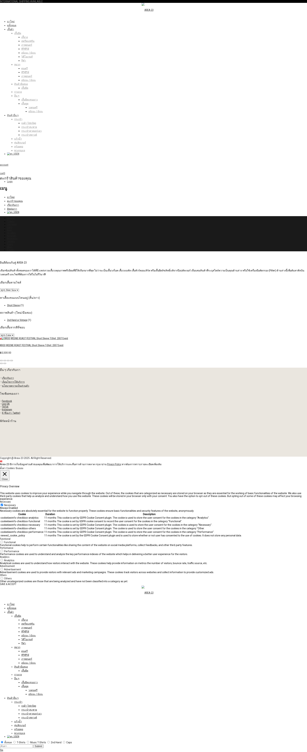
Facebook (7, 401)
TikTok (5, 406)
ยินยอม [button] (19, 468)
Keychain (11, 235)
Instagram (7, 409)
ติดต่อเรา (12, 208)
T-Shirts (11, 221)
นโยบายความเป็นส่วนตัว (15, 385)
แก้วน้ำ (18, 138)
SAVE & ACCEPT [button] (8, 584)
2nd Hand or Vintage (17, 320)
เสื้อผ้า (10, 29)
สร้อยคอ (18, 146)
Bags (9, 230)
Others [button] (3, 575)
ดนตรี (24, 68)
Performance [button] (6, 548)
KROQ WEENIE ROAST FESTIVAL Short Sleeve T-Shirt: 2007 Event (31, 345)
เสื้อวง (24, 37)
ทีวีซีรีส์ (25, 48)
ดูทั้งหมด (11, 25)
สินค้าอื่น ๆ (13, 115)
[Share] (4, 360)
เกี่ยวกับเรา (13, 205)
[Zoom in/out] (11, 360)
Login (10, 181)
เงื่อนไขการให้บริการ (13, 381)
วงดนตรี (32, 107)
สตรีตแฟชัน (27, 41)
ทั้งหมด (11, 218)
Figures (10, 249)
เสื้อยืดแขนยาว (29, 99)
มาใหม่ (11, 21)
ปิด (1, 750)
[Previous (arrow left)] (1, 363)
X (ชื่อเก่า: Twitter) (11, 413)
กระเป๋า (18, 119)
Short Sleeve (13, 305)
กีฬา (23, 60)
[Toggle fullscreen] (8, 360)
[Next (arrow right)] (4, 363)
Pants (10, 244)
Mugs (10, 247)
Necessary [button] (5, 501)
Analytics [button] (4, 557)
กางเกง (18, 91)
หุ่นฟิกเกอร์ (20, 142)
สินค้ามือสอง (21, 84)
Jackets (11, 241)
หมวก (17, 64)
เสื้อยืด (17, 33)
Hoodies (11, 232)
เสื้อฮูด (24, 103)
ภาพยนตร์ (26, 45)
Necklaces (12, 238)
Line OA (6, 403)
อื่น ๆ (16, 95)
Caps (9, 227)
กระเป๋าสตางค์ (29, 134)
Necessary (10, 505)
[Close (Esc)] (1, 360)
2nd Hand (12, 224)
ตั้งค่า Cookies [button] (7, 468)
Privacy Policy (114, 464)
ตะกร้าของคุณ (15, 201)
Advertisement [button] (7, 566)
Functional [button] (5, 538)
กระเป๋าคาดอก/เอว (31, 130)
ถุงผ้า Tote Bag (28, 123)
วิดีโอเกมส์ (27, 56)
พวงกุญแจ (19, 150)
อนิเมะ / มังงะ (28, 52)
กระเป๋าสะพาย (29, 127)
